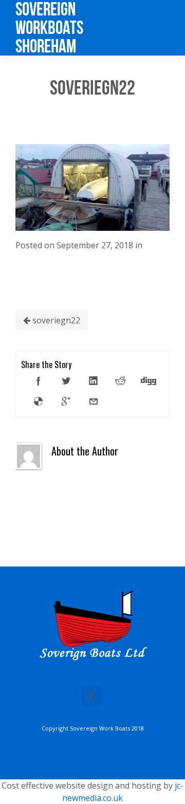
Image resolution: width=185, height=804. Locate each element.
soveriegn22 (55, 320)
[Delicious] (38, 401)
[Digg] (148, 381)
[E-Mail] (93, 401)
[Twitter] (65, 381)
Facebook (91, 696)
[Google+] (65, 401)
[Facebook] (38, 381)
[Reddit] (120, 381)
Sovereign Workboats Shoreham (49, 28)
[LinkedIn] (93, 381)
